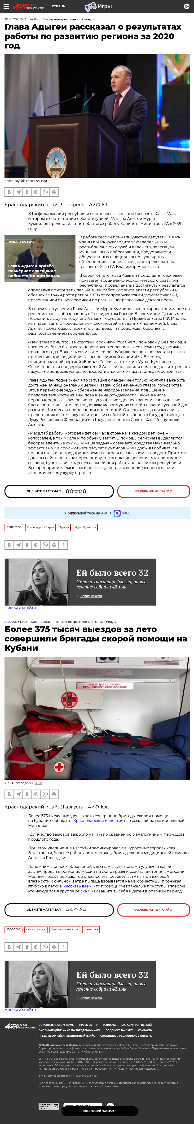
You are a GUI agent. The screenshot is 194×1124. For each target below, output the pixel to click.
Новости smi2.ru (20, 607)
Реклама (109, 1025)
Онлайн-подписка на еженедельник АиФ (69, 1030)
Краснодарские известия (98, 820)
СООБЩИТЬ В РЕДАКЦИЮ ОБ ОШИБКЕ (126, 1035)
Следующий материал (99, 1111)
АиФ (38, 783)
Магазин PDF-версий (136, 1025)
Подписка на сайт (119, 1030)
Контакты (145, 1030)
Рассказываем (77, 886)
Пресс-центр (88, 1025)
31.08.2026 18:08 (15, 621)
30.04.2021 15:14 (15, 19)
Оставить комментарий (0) (153, 491)
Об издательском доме (56, 1025)
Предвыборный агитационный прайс (67, 1035)
